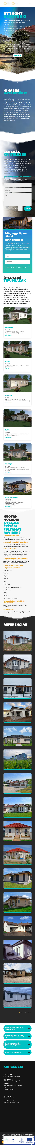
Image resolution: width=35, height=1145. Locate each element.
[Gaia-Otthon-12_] (17, 911)
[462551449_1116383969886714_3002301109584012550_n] (17, 674)
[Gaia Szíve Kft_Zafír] (17, 983)
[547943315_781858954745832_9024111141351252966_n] (17, 1006)
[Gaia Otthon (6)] (17, 864)
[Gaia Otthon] (17, 745)
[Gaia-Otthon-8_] (17, 888)
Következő (27, 1013)
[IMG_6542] (17, 698)
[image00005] (17, 959)
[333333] (17, 769)
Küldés (28, 208)
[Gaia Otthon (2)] (17, 816)
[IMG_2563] (17, 721)
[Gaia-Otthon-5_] (17, 840)
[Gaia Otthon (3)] (17, 793)
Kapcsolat (17, 56)
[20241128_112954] (17, 650)
